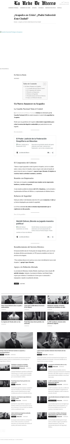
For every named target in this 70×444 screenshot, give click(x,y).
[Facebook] (15, 26)
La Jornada (22, 283)
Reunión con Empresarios (33, 92)
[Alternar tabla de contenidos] (44, 83)
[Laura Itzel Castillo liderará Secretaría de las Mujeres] (35, 299)
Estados (15, 21)
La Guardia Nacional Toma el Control (36, 88)
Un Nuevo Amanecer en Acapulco (33, 86)
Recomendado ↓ (18, 132)
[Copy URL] (27, 26)
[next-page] (4, 431)
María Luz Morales (21, 75)
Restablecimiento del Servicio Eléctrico (36, 95)
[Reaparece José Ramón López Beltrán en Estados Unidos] (5, 399)
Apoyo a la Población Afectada (34, 97)
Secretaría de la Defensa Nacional (25, 113)
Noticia (2, 354)
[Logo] (35, 3)
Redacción (7, 354)
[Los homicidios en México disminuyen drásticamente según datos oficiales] (42, 415)
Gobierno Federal (15, 368)
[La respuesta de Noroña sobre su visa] (12, 316)
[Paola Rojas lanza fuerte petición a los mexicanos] (35, 316)
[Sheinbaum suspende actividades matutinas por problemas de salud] (58, 299)
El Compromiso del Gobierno (34, 90)
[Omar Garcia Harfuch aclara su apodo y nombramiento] (12, 299)
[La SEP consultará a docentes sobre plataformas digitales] (58, 316)
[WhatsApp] (23, 26)
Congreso (39, 354)
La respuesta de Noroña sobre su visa (10, 322)
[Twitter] (19, 26)
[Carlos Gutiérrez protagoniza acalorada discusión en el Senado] (5, 415)
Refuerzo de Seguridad (32, 94)
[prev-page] (1, 431)
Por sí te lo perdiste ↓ (20, 214)
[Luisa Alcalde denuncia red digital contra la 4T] (42, 399)
